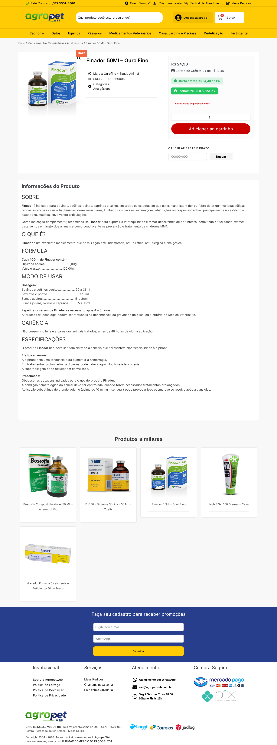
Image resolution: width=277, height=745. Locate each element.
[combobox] (119, 17)
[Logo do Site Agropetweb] (45, 17)
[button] (79, 58)
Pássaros (95, 33)
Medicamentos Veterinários (130, 33)
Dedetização (213, 33)
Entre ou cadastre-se (195, 17)
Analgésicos (75, 43)
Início (21, 43)
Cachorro (36, 33)
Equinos (74, 33)
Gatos (55, 33)
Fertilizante (239, 33)
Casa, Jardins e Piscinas (177, 33)
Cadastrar (138, 651)
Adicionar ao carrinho (211, 128)
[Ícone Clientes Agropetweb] (178, 17)
